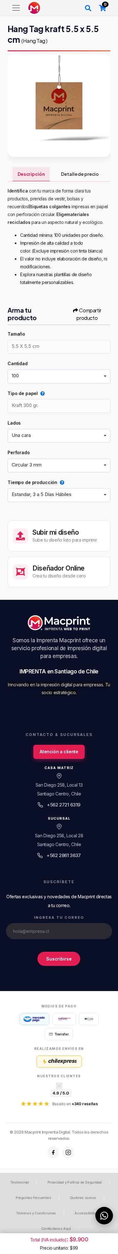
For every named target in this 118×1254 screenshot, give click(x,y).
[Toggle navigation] (16, 8)
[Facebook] (53, 1152)
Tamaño (16, 334)
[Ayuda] (41, 393)
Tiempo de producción (32, 482)
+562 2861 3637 (64, 855)
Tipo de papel (23, 393)
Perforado (19, 452)
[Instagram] (68, 1152)
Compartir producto (88, 314)
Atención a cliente (59, 751)
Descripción (31, 174)
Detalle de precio (80, 174)
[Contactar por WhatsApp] (104, 1215)
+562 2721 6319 (64, 805)
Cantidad (18, 363)
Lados (14, 423)
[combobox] (59, 376)
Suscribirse (58, 958)
